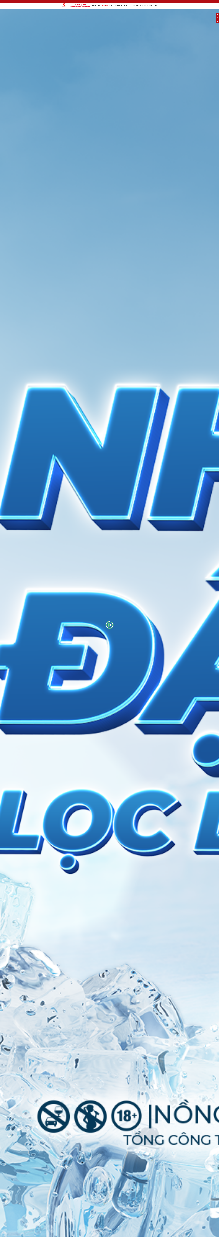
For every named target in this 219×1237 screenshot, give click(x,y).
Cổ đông (111, 5)
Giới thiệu (97, 5)
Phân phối (143, 5)
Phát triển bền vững (132, 5)
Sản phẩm (105, 5)
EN (156, 5)
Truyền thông (120, 5)
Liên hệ (149, 5)
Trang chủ (93, 6)
